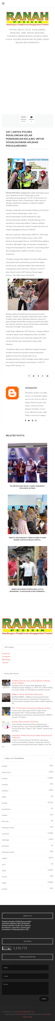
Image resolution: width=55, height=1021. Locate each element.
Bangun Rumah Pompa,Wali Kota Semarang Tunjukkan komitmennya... (27, 590)
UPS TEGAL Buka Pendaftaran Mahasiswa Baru (31, 708)
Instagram (6, 656)
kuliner (5, 815)
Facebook (6, 653)
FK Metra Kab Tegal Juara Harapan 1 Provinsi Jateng (27, 487)
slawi (4, 870)
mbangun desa (8, 827)
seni (3, 864)
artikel (4, 766)
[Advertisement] (27, 78)
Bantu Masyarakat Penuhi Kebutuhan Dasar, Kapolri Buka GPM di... (27, 539)
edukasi (5, 791)
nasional (5, 834)
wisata (4, 889)
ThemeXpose (20, 1014)
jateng (4, 803)
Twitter (5, 662)
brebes (5, 778)
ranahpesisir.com (26, 1012)
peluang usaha (8, 852)
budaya (5, 784)
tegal (4, 883)
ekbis (4, 797)
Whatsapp (6, 659)
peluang (5, 846)
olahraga (5, 840)
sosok (4, 876)
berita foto (6, 772)
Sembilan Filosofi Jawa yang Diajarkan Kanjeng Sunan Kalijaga (31, 682)
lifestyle (5, 821)
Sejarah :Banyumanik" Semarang (25, 722)
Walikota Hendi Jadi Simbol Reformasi (27, 694)
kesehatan (6, 809)
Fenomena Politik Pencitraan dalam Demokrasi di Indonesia (32, 736)
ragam (4, 858)
